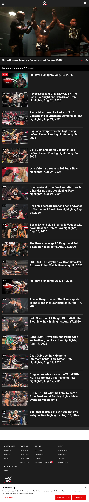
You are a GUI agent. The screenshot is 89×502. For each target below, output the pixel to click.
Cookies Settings (9, 497)
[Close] (85, 487)
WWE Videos (24, 454)
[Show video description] (81, 60)
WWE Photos (24, 458)
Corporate (7, 450)
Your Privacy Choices (42, 462)
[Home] (44, 3)
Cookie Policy (63, 462)
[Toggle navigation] (3, 3)
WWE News (24, 450)
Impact (6, 458)
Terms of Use (39, 450)
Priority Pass (24, 462)
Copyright (38, 458)
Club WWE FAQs (64, 450)
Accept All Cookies (63, 497)
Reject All (79, 497)
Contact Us (62, 454)
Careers (7, 454)
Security (61, 458)
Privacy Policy (39, 454)
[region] (44, 493)
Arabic (6, 470)
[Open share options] (86, 60)
